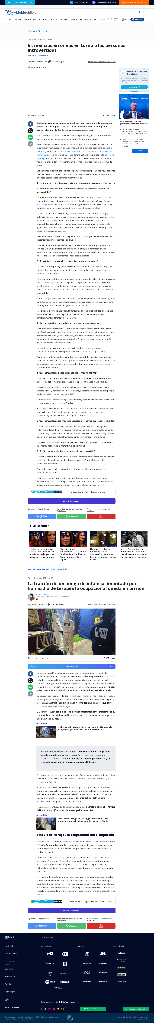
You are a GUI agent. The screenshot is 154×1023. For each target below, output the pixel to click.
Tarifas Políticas (11, 1007)
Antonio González (43, 594)
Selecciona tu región (17, 2)
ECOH (47, 787)
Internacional (30, 19)
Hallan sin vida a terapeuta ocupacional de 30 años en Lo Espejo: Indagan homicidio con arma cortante (85, 728)
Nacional (18, 19)
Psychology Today (45, 204)
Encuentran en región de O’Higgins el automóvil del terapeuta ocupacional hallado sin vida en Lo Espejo (83, 820)
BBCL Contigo (99, 19)
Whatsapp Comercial (95, 1009)
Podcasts (8, 19)
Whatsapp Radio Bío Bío (137, 1009)
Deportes (53, 19)
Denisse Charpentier (39, 55)
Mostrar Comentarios (71, 501)
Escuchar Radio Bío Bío (135, 2)
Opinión (74, 19)
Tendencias (64, 19)
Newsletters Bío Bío (81, 2)
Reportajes (10, 991)
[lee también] (46, 732)
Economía (43, 19)
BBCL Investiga (85, 19)
